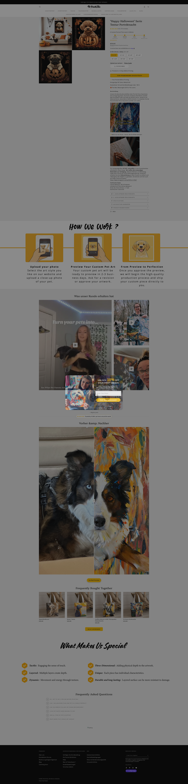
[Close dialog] (121, 376)
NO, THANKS (108, 405)
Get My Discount (108, 399)
